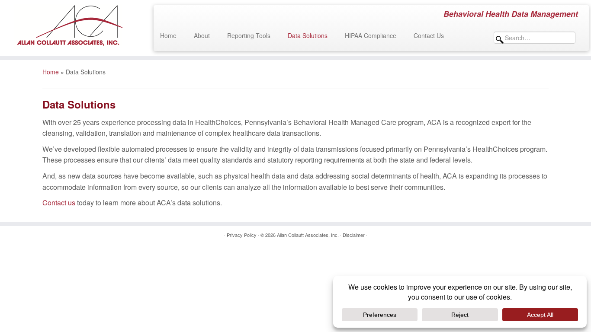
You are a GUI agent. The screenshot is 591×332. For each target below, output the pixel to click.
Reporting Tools (248, 35)
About (202, 35)
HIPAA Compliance (370, 35)
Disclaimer (354, 234)
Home (168, 35)
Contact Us (429, 35)
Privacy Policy (242, 234)
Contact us (58, 203)
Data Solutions (308, 35)
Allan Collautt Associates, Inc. (308, 234)
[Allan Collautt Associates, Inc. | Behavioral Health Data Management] (68, 26)
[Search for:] (537, 38)
